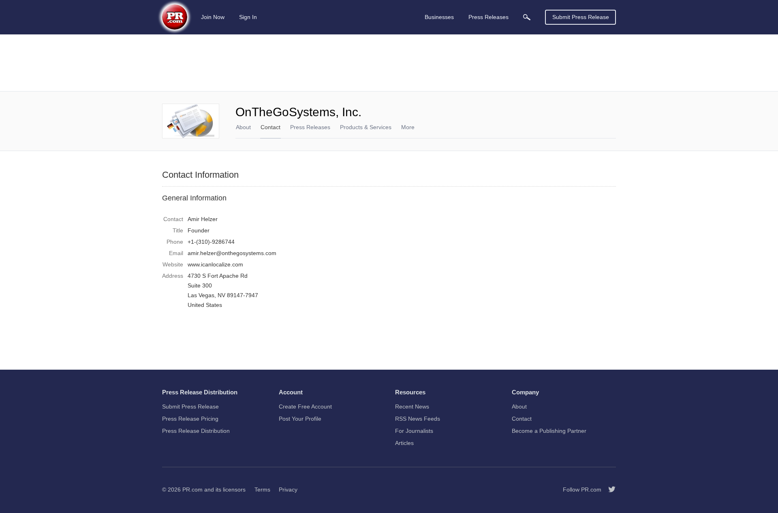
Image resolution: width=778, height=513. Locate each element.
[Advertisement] (389, 63)
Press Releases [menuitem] (488, 17)
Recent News (412, 406)
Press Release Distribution (196, 431)
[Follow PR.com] (608, 489)
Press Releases (310, 127)
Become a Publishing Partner (549, 431)
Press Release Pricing (190, 418)
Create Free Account (305, 406)
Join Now (212, 17)
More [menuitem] (408, 127)
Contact (270, 127)
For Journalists (414, 431)
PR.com (192, 489)
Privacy (288, 489)
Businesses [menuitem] (439, 17)
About (243, 127)
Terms (262, 489)
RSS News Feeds (417, 418)
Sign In (248, 17)
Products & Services (365, 127)
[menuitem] (526, 17)
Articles (404, 443)
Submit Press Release (580, 17)
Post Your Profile (300, 418)
